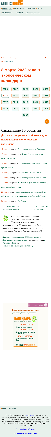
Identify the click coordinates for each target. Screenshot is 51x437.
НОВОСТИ (19, 13)
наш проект (30, 415)
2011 (15, 108)
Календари (14, 58)
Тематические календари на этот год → (19, 246)
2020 (25, 95)
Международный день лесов (34, 178)
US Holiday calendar (33, 13)
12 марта (5, 149)
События (4, 58)
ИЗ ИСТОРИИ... (8, 13)
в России (14, 243)
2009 (35, 108)
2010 (25, 108)
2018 (45, 95)
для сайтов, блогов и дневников (25, 313)
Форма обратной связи (25, 429)
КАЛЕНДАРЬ (7, 9)
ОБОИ (39, 9)
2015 (25, 102)
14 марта (5, 163)
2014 (35, 102)
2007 (25, 115)
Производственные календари (15, 240)
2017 (5, 102)
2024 (35, 89)
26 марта (5, 201)
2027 (15, 89)
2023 (45, 89)
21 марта (5, 178)
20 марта (5, 173)
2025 (25, 89)
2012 (5, 108)
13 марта (5, 154)
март (3, 61)
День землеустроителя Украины (31, 149)
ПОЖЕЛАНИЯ (19, 9)
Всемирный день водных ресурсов (33, 183)
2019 (35, 95)
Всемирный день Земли (31, 173)
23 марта (5, 192)
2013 (45, 102)
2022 (45, 58)
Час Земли (22, 201)
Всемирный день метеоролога (28, 192)
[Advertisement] (25, 36)
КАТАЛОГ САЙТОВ (9, 408)
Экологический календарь (30, 58)
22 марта (5, 183)
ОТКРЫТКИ (30, 9)
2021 (15, 95)
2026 (5, 89)
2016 (15, 102)
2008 (45, 108)
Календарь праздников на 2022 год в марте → (21, 237)
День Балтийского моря (11, 187)
